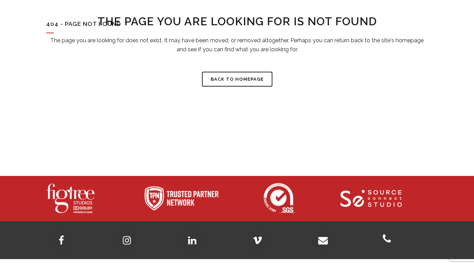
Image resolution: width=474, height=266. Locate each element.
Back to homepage (237, 79)
